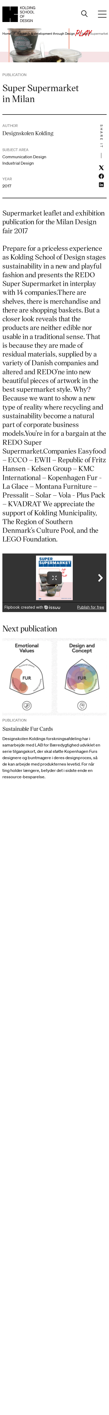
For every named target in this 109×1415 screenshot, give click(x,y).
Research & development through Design (46, 33)
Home (6, 33)
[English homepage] (18, 14)
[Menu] (102, 14)
